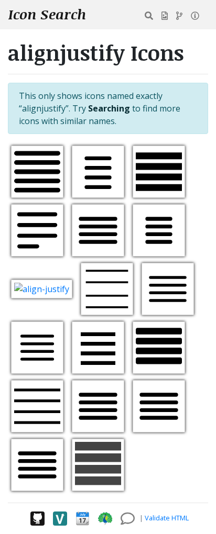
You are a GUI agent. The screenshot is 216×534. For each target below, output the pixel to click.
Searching (109, 108)
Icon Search (47, 14)
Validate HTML (167, 517)
